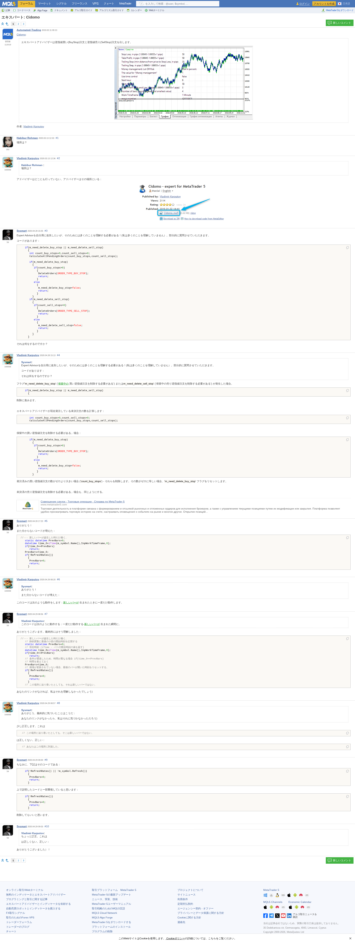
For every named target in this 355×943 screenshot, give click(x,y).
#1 (57, 137)
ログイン (304, 3)
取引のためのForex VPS (20, 917)
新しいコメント (342, 22)
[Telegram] (271, 915)
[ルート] (2, 23)
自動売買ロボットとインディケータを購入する (33, 908)
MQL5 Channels (272, 901)
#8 (58, 703)
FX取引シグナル (15, 912)
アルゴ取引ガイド (83, 10)
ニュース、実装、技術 (105, 899)
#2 (58, 158)
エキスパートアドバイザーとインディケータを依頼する (38, 903)
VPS (95, 3)
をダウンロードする (111, 922)
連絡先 (181, 922)
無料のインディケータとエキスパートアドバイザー (36, 894)
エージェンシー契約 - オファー (196, 908)
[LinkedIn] (289, 915)
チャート (11, 931)
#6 (58, 579)
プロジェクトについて (190, 889)
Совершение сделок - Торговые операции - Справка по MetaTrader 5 (83, 501)
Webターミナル (156, 10)
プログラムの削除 (102, 931)
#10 (47, 826)
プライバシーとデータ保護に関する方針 (201, 912)
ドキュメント (60, 10)
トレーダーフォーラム (19, 922)
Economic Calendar (299, 901)
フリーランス (79, 3)
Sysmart (22, 230)
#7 (46, 613)
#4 (58, 355)
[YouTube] (283, 915)
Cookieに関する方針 (189, 917)
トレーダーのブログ (17, 926)
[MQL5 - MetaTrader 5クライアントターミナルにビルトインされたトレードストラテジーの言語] (9, 4)
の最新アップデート (111, 894)
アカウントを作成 (324, 3)
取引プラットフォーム (114, 889)
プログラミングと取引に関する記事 (27, 899)
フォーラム (26, 3)
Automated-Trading (29, 29)
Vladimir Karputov (33, 126)
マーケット (44, 3)
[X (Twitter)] (277, 915)
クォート (109, 3)
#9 (46, 759)
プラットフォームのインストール (111, 926)
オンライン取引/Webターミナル (24, 889)
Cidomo (21, 34)
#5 (46, 520)
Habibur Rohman (27, 137)
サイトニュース (187, 894)
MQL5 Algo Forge (102, 917)
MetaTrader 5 (271, 889)
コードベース (23, 10)
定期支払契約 (185, 903)
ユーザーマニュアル (111, 903)
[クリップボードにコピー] (347, 248)
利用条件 (183, 899)
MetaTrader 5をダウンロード (340, 10)
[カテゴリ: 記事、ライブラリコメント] (7, 23)
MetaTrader (125, 3)
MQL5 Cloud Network (104, 912)
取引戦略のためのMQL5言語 (108, 908)
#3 (46, 230)
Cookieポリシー (175, 938)
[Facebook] (265, 915)
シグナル (61, 3)
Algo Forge (42, 10)
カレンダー (136, 10)
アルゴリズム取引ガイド (111, 10)
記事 (8, 10)
